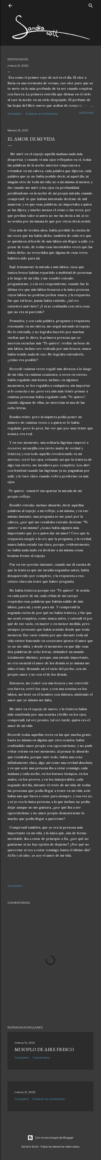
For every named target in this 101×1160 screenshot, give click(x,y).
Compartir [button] (15, 113)
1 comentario (41, 1057)
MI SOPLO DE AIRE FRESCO (44, 1049)
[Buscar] (90, 4)
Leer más (86, 112)
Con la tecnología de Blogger (54, 1137)
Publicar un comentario (42, 113)
